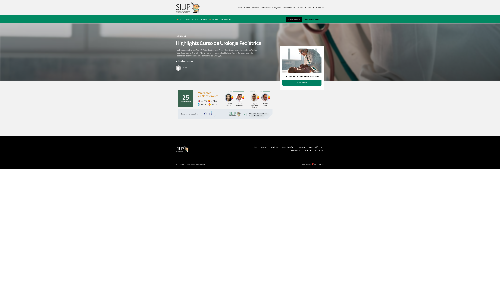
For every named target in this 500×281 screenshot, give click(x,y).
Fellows (300, 7)
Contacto (320, 7)
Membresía (266, 7)
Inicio (240, 7)
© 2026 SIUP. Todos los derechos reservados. (190, 164)
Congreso (276, 7)
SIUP (309, 7)
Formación (287, 7)
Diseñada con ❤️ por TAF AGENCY (313, 164)
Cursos (247, 7)
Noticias (255, 7)
